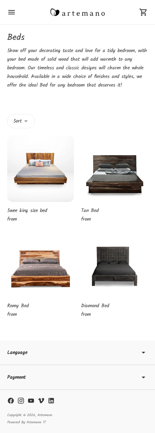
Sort (17, 121)
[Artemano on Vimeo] (41, 400)
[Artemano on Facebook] (10, 400)
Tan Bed (90, 211)
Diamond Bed (95, 306)
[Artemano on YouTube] (31, 400)
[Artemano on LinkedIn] (51, 400)
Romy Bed (18, 306)
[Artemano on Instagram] (21, 400)
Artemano (44, 415)
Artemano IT (36, 422)
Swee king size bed (27, 211)
